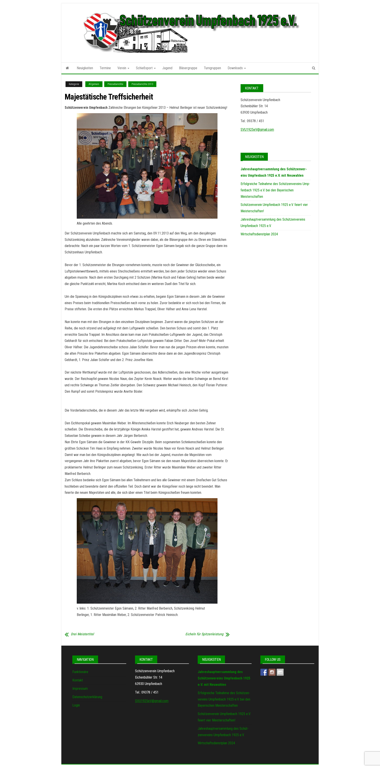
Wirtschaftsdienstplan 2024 (259, 234)
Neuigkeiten (85, 68)
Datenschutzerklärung (87, 697)
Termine (105, 68)
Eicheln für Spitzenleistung (204, 634)
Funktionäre (80, 672)
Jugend (167, 68)
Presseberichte (115, 84)
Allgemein (94, 84)
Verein (122, 68)
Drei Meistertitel (82, 634)
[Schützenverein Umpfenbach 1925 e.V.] (67, 68)
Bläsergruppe (188, 68)
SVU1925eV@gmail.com (257, 129)
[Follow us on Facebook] (263, 672)
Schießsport (144, 68)
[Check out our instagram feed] (272, 672)
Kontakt (77, 680)
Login (76, 705)
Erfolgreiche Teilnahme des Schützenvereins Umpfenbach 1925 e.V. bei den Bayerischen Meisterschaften (275, 190)
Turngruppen (212, 68)
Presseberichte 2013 (142, 84)
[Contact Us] (280, 672)
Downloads (236, 68)
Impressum (80, 688)
